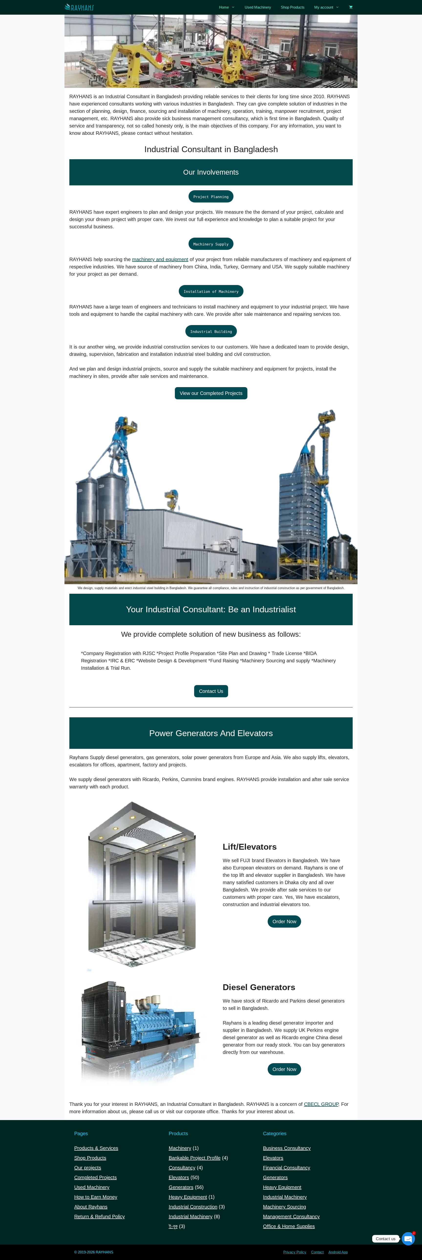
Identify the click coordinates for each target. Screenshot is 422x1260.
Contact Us (211, 691)
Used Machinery (258, 7)
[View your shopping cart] (351, 7)
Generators (275, 1177)
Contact (317, 1252)
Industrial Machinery (285, 1197)
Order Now (284, 921)
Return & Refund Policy (99, 1216)
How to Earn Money (95, 1197)
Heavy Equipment (282, 1187)
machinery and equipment (160, 259)
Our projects (87, 1167)
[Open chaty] (408, 1238)
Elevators (273, 1158)
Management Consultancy (291, 1216)
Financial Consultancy (286, 1167)
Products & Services (96, 1148)
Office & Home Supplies (289, 1226)
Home (224, 7)
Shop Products (293, 7)
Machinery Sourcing (284, 1206)
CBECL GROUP (321, 1104)
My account (323, 7)
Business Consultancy (287, 1148)
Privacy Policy (294, 1252)
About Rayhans (90, 1206)
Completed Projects (95, 1177)
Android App (338, 1252)
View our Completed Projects (211, 393)
